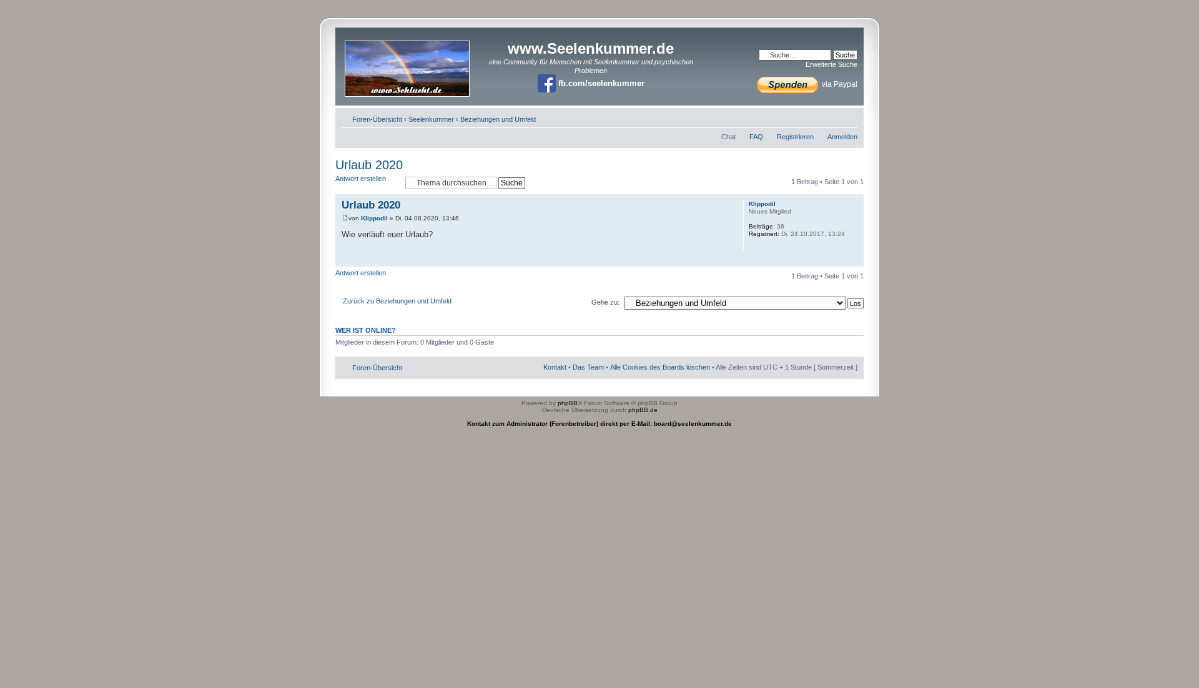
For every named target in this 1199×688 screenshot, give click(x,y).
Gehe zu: (605, 302)
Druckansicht (829, 116)
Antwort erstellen (360, 178)
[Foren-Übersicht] (408, 64)
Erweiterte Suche (831, 64)
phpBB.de (643, 409)
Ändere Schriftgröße (848, 116)
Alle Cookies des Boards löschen (660, 367)
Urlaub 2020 (369, 165)
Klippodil (374, 218)
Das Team (588, 367)
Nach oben (854, 260)
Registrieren (795, 136)
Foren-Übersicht (377, 119)
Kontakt (554, 367)
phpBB (568, 403)
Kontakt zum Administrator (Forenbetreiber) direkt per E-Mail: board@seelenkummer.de (599, 423)
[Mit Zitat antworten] (713, 203)
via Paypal (838, 84)
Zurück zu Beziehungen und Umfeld (397, 301)
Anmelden (842, 136)
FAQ (756, 136)
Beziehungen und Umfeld (498, 119)
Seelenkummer (431, 119)
